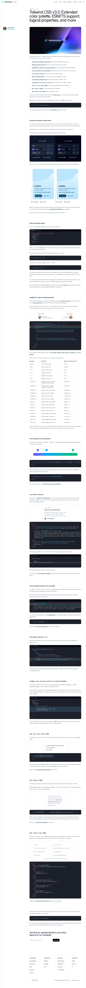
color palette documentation (55, 209)
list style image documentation (43, 769)
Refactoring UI (61, 961)
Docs (61, 1)
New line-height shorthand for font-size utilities (42, 586)
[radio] (33, 980)
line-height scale (51, 615)
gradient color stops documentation (52, 484)
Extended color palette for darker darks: (41, 61)
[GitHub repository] (83, 2)
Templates (46, 963)
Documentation (33, 961)
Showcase (69, 1)
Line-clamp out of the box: (38, 73)
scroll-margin (72, 352)
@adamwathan (11, 29)
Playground (32, 963)
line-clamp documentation (44, 573)
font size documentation (42, 626)
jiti (47, 285)
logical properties (37, 302)
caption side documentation (42, 901)
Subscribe (56, 940)
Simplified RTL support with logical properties (42, 297)
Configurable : (42, 82)
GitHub (73, 961)
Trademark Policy (76, 980)
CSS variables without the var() (39, 79)
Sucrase (65, 285)
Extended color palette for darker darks (40, 120)
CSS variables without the (39, 637)
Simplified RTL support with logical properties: (43, 67)
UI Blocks (46, 961)
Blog (64, 1)
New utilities (39, 734)
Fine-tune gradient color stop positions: (41, 70)
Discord (73, 963)
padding (59, 352)
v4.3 (15, 1)
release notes (56, 94)
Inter (55, 721)
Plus (80, 1)
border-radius (65, 352)
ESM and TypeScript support (37, 223)
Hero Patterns (61, 969)
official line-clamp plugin (43, 498)
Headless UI (60, 963)
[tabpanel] (55, 238)
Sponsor (31, 972)
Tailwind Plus (47, 958)
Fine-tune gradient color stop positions (40, 438)
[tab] (33, 230)
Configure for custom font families (48, 681)
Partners (75, 1)
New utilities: (40, 85)
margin (55, 352)
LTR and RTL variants (65, 301)
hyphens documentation (42, 822)
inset (51, 352)
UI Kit (45, 966)
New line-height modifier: (38, 76)
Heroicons (60, 966)
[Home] (7, 2)
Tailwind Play (53, 109)
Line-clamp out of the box (37, 494)
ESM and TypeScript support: (39, 64)
